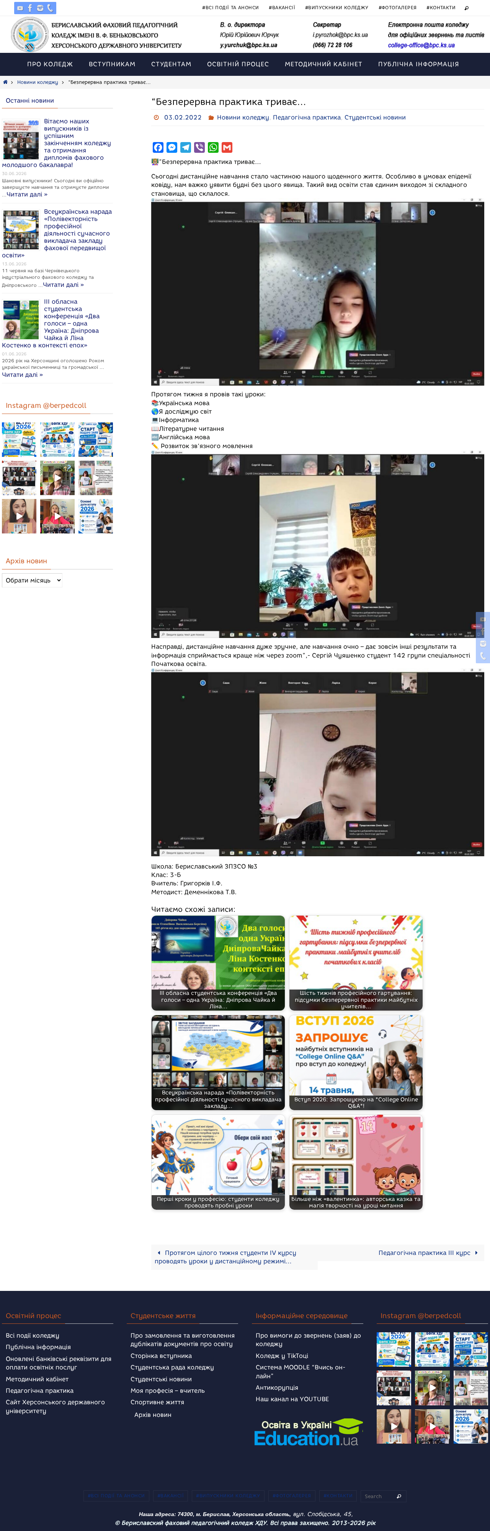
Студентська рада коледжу (172, 1367)
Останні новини (30, 100)
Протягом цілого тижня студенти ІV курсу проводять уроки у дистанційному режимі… (225, 1257)
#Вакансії (282, 7)
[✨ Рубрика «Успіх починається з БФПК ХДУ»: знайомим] (57, 516)
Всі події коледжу (32, 1335)
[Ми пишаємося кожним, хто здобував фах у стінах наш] (95, 478)
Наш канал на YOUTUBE (292, 1399)
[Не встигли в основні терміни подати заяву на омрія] (19, 439)
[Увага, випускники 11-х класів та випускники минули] (57, 439)
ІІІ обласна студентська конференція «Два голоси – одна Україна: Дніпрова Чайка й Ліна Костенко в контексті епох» (51, 323)
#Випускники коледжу (337, 7)
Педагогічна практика (307, 117)
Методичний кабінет (37, 1379)
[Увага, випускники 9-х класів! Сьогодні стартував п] (95, 439)
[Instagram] (40, 8)
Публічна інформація (38, 1347)
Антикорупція (277, 1387)
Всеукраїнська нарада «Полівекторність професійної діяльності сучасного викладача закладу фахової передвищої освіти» (57, 233)
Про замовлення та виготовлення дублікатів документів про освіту (183, 1340)
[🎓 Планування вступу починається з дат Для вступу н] (95, 516)
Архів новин (153, 1414)
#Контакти (441, 7)
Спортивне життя (157, 1402)
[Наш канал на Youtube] (20, 8)
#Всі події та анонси (230, 7)
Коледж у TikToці (282, 1355)
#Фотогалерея (398, 7)
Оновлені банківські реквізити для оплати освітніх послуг (58, 1363)
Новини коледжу (37, 82)
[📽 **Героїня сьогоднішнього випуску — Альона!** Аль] (57, 478)
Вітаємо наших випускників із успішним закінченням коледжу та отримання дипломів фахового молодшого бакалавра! (56, 143)
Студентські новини (375, 117)
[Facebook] (30, 8)
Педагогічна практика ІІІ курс (425, 1252)
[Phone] (50, 8)
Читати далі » (27, 194)
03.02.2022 (183, 117)
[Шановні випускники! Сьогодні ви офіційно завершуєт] (19, 478)
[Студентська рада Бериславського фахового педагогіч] (19, 516)
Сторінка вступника (161, 1355)
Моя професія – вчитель (168, 1390)
